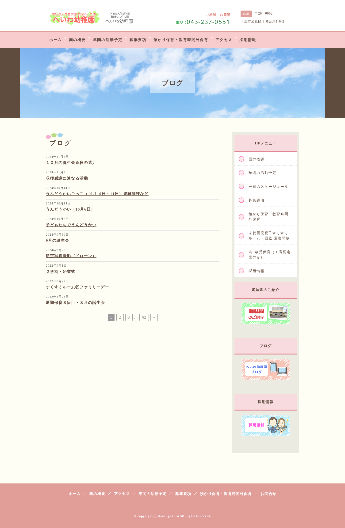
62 (144, 317)
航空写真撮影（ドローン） (71, 256)
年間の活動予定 (262, 173)
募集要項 (256, 200)
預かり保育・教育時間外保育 (268, 216)
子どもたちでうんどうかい (71, 225)
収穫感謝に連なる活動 (67, 178)
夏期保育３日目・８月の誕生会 (75, 302)
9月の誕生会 (57, 240)
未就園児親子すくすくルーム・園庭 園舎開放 (269, 235)
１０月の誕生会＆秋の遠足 (71, 162)
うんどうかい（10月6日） (70, 209)
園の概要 (256, 159)
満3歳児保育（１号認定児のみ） (270, 254)
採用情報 (256, 271)
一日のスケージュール (268, 187)
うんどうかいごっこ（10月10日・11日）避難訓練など (97, 194)
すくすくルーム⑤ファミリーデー (77, 287)
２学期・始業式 (60, 271)
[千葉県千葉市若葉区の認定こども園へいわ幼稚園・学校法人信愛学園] (93, 22)
